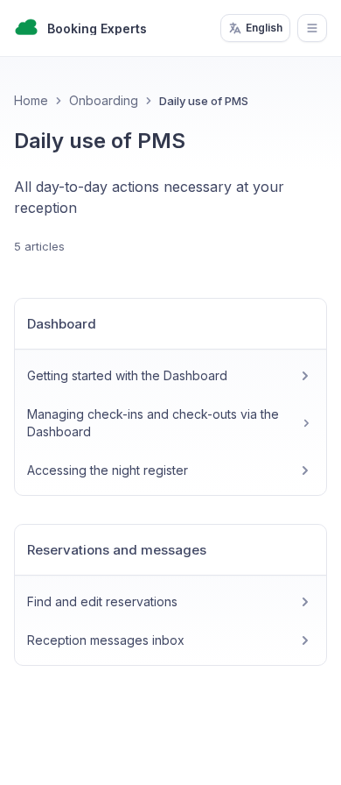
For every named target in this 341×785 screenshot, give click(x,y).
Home (31, 100)
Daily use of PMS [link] (203, 101)
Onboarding (103, 100)
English (264, 27)
